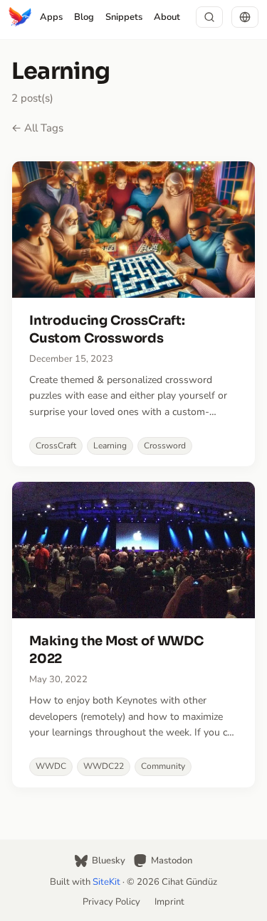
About (167, 17)
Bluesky (108, 860)
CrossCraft (56, 445)
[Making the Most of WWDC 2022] (133, 634)
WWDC (51, 766)
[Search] (209, 17)
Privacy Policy (111, 901)
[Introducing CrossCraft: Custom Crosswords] (133, 313)
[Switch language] (244, 17)
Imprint (169, 901)
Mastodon (171, 860)
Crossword (165, 445)
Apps (51, 17)
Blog (84, 17)
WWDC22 (103, 766)
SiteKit (106, 882)
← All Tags (37, 128)
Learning (110, 445)
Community (163, 766)
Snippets (123, 17)
